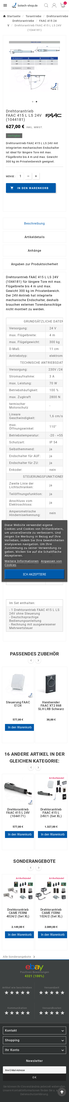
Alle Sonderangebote (19, 957)
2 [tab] (36, 102)
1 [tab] (32, 102)
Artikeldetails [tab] (35, 237)
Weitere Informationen (22, 561)
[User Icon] (54, 5)
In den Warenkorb (20, 727)
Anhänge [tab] (34, 250)
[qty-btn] (36, 176)
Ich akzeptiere (34, 574)
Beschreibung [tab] (34, 223)
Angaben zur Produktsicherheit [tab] (34, 264)
